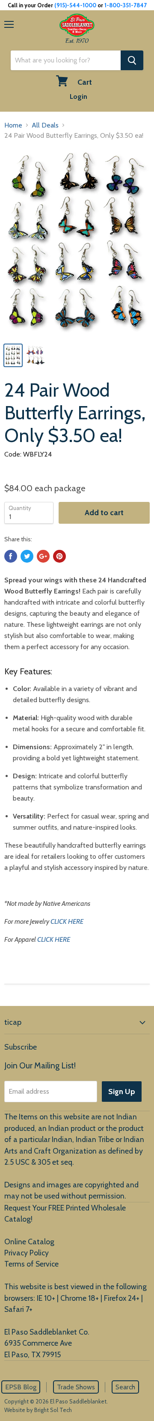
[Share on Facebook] (10, 556)
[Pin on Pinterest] (59, 556)
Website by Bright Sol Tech (38, 1409)
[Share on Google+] (43, 556)
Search (125, 1387)
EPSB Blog (20, 1387)
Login (78, 96)
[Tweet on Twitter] (27, 556)
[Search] (132, 60)
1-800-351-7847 (125, 5)
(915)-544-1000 (75, 5)
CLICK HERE (66, 921)
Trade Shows (76, 1387)
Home (13, 125)
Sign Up (121, 1091)
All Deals (45, 125)
